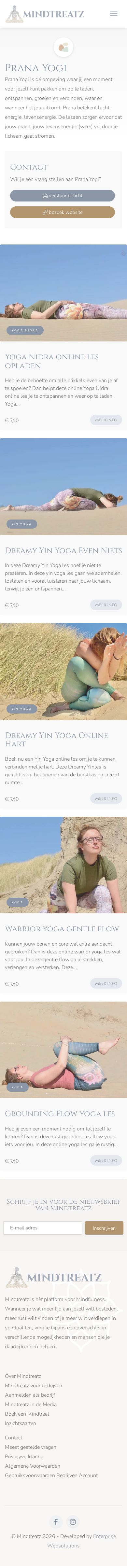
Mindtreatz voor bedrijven (33, 1385)
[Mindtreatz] (45, 13)
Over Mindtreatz (23, 1376)
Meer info (106, 420)
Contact (13, 1437)
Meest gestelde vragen (30, 1447)
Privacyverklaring (24, 1456)
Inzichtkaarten (20, 1423)
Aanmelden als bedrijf (30, 1395)
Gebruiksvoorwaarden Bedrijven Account (51, 1475)
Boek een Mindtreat (27, 1414)
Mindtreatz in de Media (31, 1404)
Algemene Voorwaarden (32, 1466)
